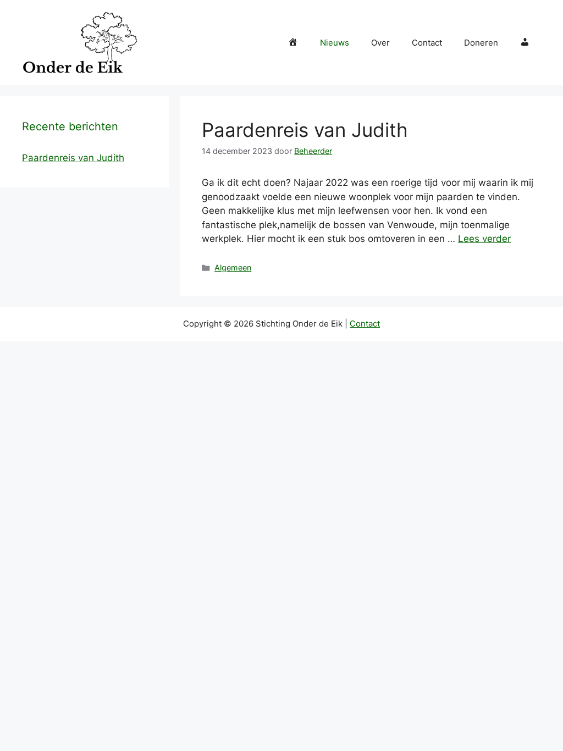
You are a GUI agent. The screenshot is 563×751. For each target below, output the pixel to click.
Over (380, 42)
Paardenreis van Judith (305, 129)
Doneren (481, 42)
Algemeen (232, 267)
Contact (427, 42)
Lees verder (484, 238)
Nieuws (334, 42)
